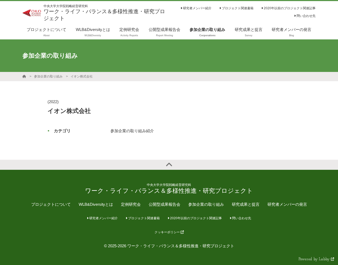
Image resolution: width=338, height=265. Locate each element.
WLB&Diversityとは (96, 204)
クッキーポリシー (167, 232)
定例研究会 (131, 204)
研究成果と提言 (246, 204)
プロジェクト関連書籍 (237, 8)
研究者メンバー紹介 (197, 8)
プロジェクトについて (51, 204)
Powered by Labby (315, 259)
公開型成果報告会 (164, 204)
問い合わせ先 (306, 16)
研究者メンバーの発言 (287, 204)
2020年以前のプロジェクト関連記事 (289, 8)
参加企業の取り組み (48, 76)
